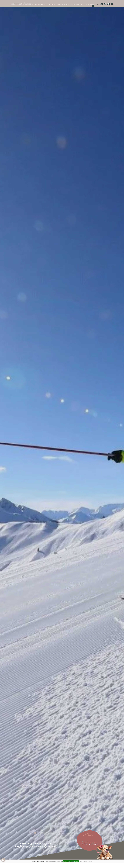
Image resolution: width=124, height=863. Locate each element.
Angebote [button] (60, 4)
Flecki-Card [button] (80, 4)
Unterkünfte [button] (51, 4)
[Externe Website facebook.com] (112, 4)
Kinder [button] (87, 4)
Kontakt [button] (93, 4)
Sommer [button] (66, 4)
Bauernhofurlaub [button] (40, 4)
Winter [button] (73, 4)
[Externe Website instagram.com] (108, 4)
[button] (98, 4)
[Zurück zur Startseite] (22, 3)
